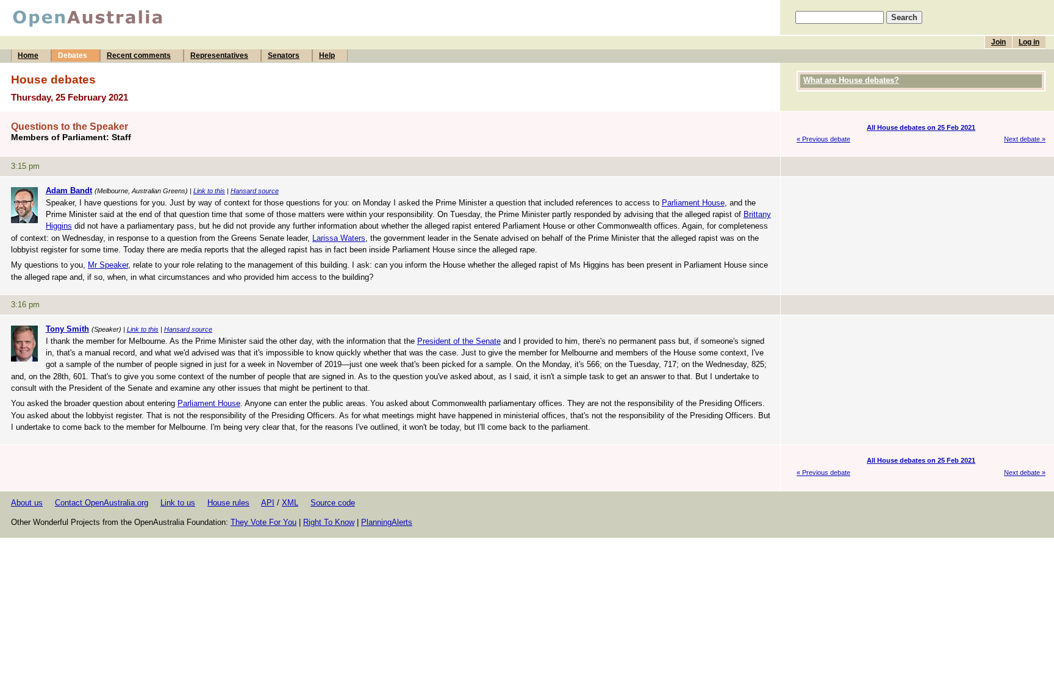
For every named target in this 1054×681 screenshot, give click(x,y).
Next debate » (1024, 139)
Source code (332, 502)
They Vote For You (263, 522)
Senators (283, 55)
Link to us (177, 502)
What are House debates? (851, 80)
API (267, 502)
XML (290, 502)
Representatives (219, 55)
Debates (72, 55)
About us (27, 502)
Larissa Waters (338, 238)
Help (327, 55)
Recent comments (139, 55)
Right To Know (328, 522)
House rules (228, 502)
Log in (1029, 42)
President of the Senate (459, 341)
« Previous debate (823, 139)
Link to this (209, 190)
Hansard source (255, 190)
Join (998, 42)
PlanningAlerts (386, 522)
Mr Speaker (108, 264)
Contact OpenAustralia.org (101, 502)
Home (28, 55)
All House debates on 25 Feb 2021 (921, 127)
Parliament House (693, 202)
